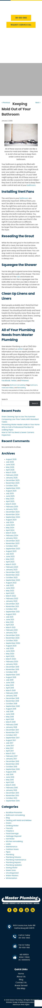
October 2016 (11, 766)
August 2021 (11, 614)
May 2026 (10, 467)
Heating (12, 45)
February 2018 (12, 724)
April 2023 (10, 562)
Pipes (8, 852)
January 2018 (11, 727)
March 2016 (11, 785)
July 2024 (10, 522)
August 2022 (11, 583)
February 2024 (12, 535)
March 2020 (11, 659)
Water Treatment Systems (21, 50)
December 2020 (12, 635)
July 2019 (9, 680)
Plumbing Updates (14, 865)
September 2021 (12, 612)
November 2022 (12, 575)
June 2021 (10, 619)
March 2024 (11, 533)
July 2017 (9, 743)
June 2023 (10, 556)
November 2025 (12, 483)
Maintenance (11, 847)
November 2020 (12, 638)
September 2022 (13, 580)
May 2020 (10, 654)
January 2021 (11, 633)
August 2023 (11, 551)
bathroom (33, 385)
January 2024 (11, 538)
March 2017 (10, 753)
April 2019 (10, 688)
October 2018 (11, 703)
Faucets (9, 828)
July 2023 (10, 554)
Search (5, 399)
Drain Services (15, 35)
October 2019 (11, 672)
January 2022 (11, 601)
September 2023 (13, 549)
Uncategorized (12, 873)
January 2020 (11, 664)
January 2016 (11, 790)
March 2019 (11, 690)
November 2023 (12, 543)
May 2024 (10, 528)
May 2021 (10, 622)
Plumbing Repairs (13, 862)
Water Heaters (16, 40)
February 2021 (12, 630)
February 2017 (12, 756)
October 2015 (11, 798)
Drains (8, 823)
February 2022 (12, 598)
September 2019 (13, 675)
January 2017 (11, 759)
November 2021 (12, 606)
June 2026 (10, 464)
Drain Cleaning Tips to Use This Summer (18, 417)
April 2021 (10, 625)
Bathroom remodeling (17, 385)
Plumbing (10, 854)
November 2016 (12, 764)
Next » (37, 103)
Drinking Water (12, 826)
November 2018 (12, 701)
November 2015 (12, 795)
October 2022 (11, 577)
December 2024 (12, 512)
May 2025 (10, 499)
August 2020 (11, 646)
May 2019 (10, 685)
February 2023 (12, 567)
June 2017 (10, 745)
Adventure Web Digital (21, 1004)
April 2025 (10, 501)
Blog (8, 818)
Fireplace (10, 831)
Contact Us (14, 60)
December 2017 (12, 730)
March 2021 (10, 627)
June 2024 (10, 525)
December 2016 (12, 761)
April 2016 (10, 782)
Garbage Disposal (13, 836)
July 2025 (10, 493)
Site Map (21, 989)
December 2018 (12, 698)
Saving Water (11, 868)
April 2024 (10, 530)
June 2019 (10, 682)
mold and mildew (8, 387)
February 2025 (12, 507)
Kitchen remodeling (14, 841)
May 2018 (10, 717)
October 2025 (12, 485)
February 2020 (12, 661)
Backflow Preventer (14, 812)
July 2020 (10, 648)
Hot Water (10, 839)
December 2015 (12, 793)
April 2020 (10, 656)
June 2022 (10, 588)
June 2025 (10, 496)
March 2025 (11, 504)
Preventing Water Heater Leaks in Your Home (21, 424)
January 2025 (11, 509)
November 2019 (12, 669)
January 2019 (11, 696)
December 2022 (12, 572)
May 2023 (10, 559)
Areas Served (21, 986)
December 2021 (12, 604)
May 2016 (10, 780)
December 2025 (12, 480)
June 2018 (10, 714)
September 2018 (13, 706)
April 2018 (10, 719)
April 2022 (10, 593)
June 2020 (10, 651)
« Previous (6, 103)
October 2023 (11, 546)
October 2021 (11, 609)
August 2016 (11, 772)
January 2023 (11, 570)
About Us (13, 55)
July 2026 (10, 462)
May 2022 (10, 591)
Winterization (11, 878)
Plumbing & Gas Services (20, 30)
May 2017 (10, 748)
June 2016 (10, 777)
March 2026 (11, 472)
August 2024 (11, 520)
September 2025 (13, 488)
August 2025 (11, 491)
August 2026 (11, 459)
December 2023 (12, 541)
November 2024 (12, 514)
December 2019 (12, 667)
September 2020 (13, 643)
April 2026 (10, 470)
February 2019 (12, 693)
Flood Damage (12, 833)
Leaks (8, 844)
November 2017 (12, 732)
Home (21, 974)
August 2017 (11, 740)
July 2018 (9, 711)
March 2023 (11, 564)
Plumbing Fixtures (13, 857)
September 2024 (13, 517)
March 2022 (11, 596)
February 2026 (12, 475)
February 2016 (12, 787)
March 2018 (11, 722)
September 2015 (13, 801)
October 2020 (12, 640)
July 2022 (10, 585)
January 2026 (11, 478)
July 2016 (9, 774)
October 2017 (11, 735)
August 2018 (11, 709)
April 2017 (10, 751)
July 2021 (9, 617)
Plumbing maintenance (16, 860)
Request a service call (21, 25)
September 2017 (12, 738)
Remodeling (21, 387)
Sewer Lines (11, 870)
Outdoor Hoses (12, 849)
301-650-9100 (21, 18)
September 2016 (13, 769)
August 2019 (11, 677)
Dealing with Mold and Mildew (18, 820)
